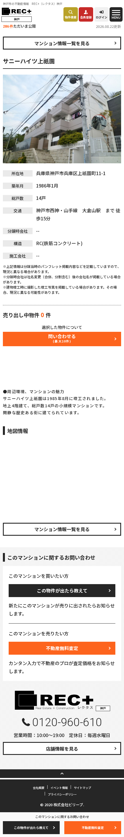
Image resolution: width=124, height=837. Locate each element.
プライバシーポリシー (62, 794)
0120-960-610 (67, 722)
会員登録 (86, 17)
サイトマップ (82, 787)
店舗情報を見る (62, 748)
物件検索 (70, 17)
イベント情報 (59, 787)
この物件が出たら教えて (62, 590)
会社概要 (38, 787)
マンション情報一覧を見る (62, 43)
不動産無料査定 (62, 648)
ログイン (101, 17)
